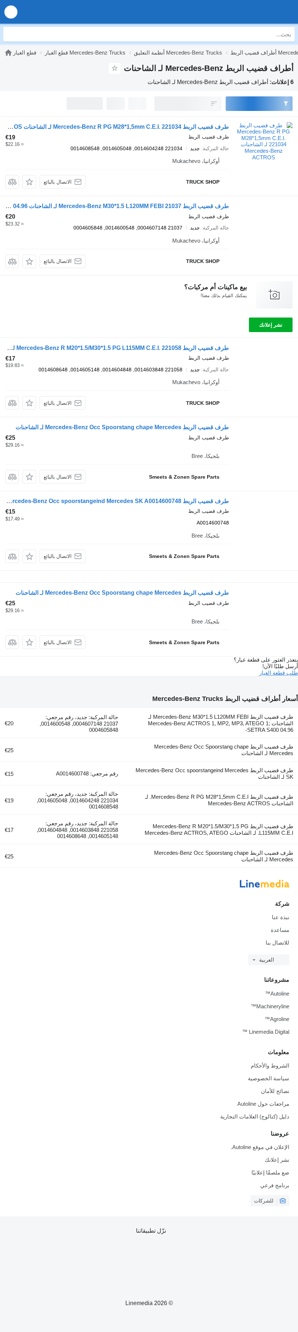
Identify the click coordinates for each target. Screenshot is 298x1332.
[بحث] (10, 34)
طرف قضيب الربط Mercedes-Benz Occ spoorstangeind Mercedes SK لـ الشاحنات (214, 773)
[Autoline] (251, 12)
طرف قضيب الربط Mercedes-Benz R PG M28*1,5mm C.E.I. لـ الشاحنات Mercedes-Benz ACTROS (219, 800)
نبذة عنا (280, 917)
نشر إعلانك (270, 325)
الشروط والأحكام (270, 1065)
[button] (11, 12)
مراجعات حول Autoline (263, 1104)
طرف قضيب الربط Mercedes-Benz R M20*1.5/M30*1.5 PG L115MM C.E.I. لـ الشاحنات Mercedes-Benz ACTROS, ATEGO (219, 829)
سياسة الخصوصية (268, 1078)
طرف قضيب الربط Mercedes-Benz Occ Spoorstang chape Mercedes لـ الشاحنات (122, 427)
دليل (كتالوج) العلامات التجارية (254, 1116)
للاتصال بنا (277, 943)
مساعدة (280, 930)
